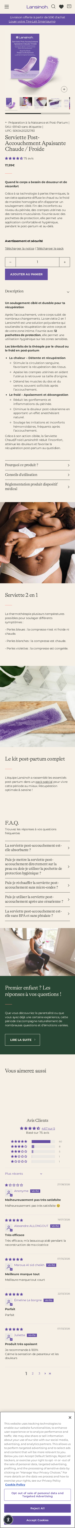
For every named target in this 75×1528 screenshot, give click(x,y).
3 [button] (39, 1373)
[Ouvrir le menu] (9, 6)
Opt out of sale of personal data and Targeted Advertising (37, 1494)
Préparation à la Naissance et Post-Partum (38, 122)
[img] (14, 1185)
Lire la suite (21, 1040)
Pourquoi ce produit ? (21, 465)
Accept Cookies (37, 1520)
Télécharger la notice (19, 248)
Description (14, 291)
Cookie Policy (15, 1484)
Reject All (37, 1508)
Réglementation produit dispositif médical (31, 487)
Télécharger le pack (50, 248)
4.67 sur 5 (48, 1128)
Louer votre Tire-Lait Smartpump (32, 21)
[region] (37, 1470)
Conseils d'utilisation (21, 475)
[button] (14, 158)
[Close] (70, 1417)
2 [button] (33, 1373)
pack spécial (43, 782)
